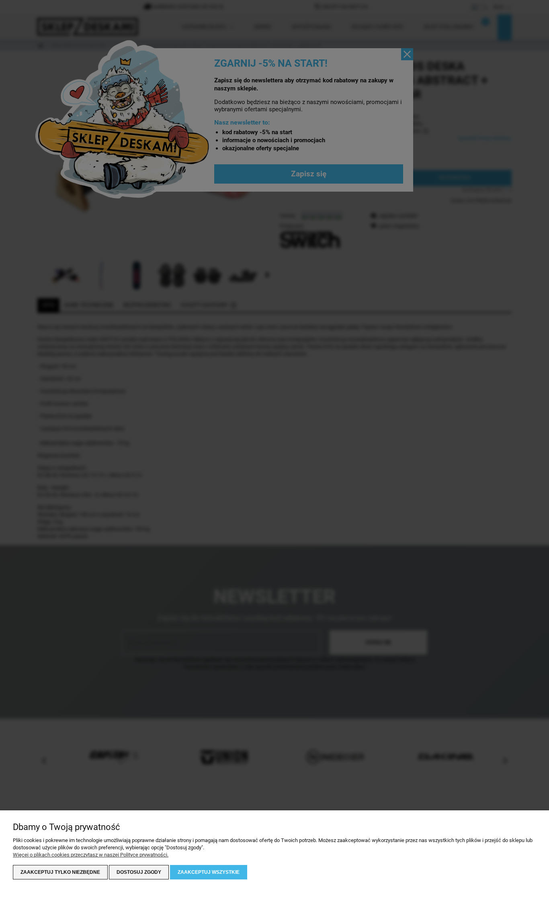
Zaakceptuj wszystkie (209, 872)
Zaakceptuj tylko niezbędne (60, 872)
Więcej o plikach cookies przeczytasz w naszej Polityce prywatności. (90, 855)
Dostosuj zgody (139, 872)
